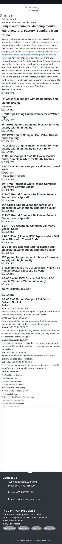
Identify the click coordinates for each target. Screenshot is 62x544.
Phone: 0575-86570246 (20, 492)
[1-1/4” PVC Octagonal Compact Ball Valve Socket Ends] (8, 221)
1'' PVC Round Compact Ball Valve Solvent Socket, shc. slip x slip (29, 217)
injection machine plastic (12, 381)
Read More (7, 106)
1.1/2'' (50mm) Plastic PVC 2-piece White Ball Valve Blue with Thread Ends (30, 238)
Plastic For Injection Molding (26, 54)
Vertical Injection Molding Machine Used (18, 397)
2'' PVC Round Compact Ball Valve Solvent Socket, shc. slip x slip (29, 196)
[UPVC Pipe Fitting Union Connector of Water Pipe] (8, 110)
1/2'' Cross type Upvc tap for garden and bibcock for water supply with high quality (29, 206)
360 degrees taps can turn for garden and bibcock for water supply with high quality (29, 248)
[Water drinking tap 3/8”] (8, 284)
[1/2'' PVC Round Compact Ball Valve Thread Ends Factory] (8, 130)
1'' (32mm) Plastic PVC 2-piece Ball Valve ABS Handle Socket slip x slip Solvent (31, 269)
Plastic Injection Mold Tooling (13, 388)
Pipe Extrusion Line (9, 378)
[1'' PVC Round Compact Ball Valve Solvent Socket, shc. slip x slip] (8, 211)
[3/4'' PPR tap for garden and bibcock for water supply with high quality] (8, 120)
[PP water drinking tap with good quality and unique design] (8, 93)
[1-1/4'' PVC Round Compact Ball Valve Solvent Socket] (8, 294)
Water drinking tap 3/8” (16, 288)
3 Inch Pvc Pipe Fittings (11, 407)
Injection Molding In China (12, 385)
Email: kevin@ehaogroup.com (24, 499)
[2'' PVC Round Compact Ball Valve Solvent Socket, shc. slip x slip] (8, 190)
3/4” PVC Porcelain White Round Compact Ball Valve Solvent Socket (29, 185)
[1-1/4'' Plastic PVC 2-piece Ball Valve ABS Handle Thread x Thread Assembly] (8, 273)
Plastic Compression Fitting (31, 51)
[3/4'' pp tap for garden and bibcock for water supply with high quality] (8, 253)
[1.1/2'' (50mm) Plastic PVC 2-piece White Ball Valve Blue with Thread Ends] (8, 232)
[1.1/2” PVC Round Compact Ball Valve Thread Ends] (8, 162)
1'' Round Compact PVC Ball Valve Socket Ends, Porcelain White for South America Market (28, 159)
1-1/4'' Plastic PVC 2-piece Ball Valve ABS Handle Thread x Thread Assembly (28, 280)
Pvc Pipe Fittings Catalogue (13, 375)
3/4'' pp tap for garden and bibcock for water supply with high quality (30, 259)
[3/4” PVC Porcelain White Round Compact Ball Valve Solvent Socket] (8, 179)
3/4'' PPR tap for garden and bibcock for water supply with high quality (31, 126)
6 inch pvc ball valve (10, 394)
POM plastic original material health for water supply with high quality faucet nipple (31, 147)
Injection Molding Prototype (13, 403)
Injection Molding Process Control (15, 391)
